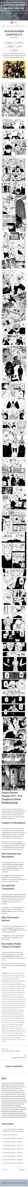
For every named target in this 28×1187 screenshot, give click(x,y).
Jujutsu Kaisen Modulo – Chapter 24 (13, 1142)
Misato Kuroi (20, 1007)
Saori (19, 1020)
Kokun (11, 999)
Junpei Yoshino (17, 994)
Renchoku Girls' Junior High (9, 1018)
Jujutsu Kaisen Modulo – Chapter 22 (13, 1149)
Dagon (11, 980)
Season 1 (7, 1022)
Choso (19, 977)
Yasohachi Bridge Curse (8, 1037)
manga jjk (4, 1003)
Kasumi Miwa (10, 996)
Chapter (17, 975)
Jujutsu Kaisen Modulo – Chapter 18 (13, 1163)
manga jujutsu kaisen (12, 1003)
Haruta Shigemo (10, 984)
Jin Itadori (18, 984)
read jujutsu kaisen (18, 1016)
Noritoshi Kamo (6, 1015)
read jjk (11, 1016)
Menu (15, 22)
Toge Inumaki (5, 1032)
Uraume (13, 1033)
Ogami (12, 1015)
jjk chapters (16, 986)
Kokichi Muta (5, 999)
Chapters (6, 977)
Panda (22, 1015)
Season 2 (12, 1022)
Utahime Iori (18, 1033)
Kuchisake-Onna (17, 999)
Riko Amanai (5, 1020)
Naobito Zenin (10, 1011)
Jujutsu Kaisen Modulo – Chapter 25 (13, 1138)
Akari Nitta (10, 973)
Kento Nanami (5, 997)
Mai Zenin (9, 1001)
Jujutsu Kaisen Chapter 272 (10, 1134)
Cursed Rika (8, 979)
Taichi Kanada (14, 1028)
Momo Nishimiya (6, 1009)
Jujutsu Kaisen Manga (15, 992)
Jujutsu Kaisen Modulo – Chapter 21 (13, 1152)
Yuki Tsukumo (17, 1039)
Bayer (13, 975)
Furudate (8, 982)
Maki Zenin (15, 1001)
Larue (24, 999)
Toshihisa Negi (21, 1032)
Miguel (6, 1007)
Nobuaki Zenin (18, 1013)
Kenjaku (21, 996)
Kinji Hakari (13, 997)
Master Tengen (9, 1005)
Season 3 (17, 1022)
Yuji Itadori (11, 1039)
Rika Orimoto (20, 1018)
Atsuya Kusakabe (6, 975)
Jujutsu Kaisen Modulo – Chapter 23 (13, 1145)
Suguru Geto (14, 1026)
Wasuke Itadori (15, 1035)
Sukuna (20, 1026)
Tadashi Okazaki (6, 1028)
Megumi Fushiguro (18, 1005)
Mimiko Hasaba (12, 1007)
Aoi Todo (16, 973)
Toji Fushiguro (13, 1032)
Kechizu (16, 996)
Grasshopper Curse (16, 982)
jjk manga (21, 986)
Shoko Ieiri (15, 1024)
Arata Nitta (22, 973)
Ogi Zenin (17, 1015)
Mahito (4, 1001)
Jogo (18, 988)
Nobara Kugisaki (9, 1013)
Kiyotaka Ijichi (20, 997)
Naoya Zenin (17, 1011)
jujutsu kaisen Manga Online (14, 6)
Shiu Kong (9, 1024)
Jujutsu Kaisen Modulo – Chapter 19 (13, 1159)
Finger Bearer (19, 980)
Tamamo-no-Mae (21, 1030)
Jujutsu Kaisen (5, 1083)
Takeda (7, 1030)
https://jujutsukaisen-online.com (15, 57)
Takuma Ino (13, 1030)
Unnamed (7, 1033)
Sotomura (7, 1026)
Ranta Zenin (5, 1016)
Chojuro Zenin (14, 977)
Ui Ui (3, 1033)
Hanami (4, 984)
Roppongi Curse (13, 1020)
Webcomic (23, 1035)
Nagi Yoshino (14, 1009)
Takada (20, 1028)
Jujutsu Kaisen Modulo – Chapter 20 (13, 1156)
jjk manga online (12, 988)
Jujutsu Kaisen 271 (11, 990)
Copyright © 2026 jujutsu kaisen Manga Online (13, 1183)
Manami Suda (22, 1001)
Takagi (3, 1030)
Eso (14, 980)
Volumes (8, 1035)
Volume (4, 1035)
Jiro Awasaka (8, 986)
